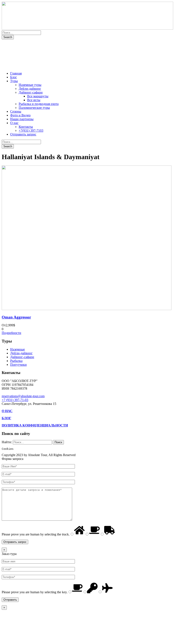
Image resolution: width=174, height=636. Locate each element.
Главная (16, 73)
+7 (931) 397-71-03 (15, 400)
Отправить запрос (23, 134)
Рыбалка (16, 361)
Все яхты (33, 100)
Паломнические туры (34, 107)
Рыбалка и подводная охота (39, 104)
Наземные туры (30, 85)
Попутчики (18, 364)
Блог (13, 77)
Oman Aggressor (16, 317)
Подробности (11, 333)
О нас (14, 123)
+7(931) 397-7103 (31, 130)
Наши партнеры (22, 119)
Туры (14, 81)
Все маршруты (37, 96)
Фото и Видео (20, 115)
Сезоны (15, 111)
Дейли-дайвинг (30, 88)
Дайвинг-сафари (31, 92)
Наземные (17, 349)
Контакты (26, 126)
